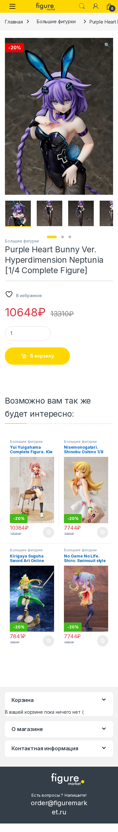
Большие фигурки (56, 21)
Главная (14, 21)
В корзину (42, 355)
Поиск (82, 6)
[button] (107, 45)
